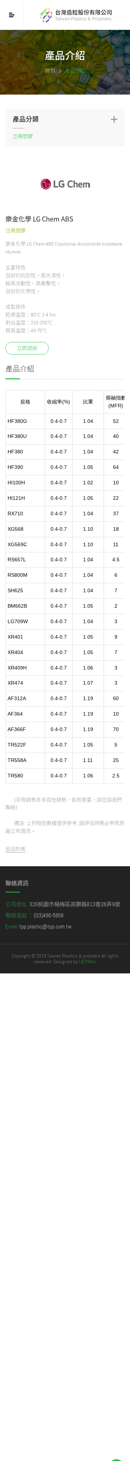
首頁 (50, 70)
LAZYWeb (87, 962)
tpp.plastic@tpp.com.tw (45, 926)
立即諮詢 (27, 348)
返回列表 (15, 849)
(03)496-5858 (49, 915)
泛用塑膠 (23, 136)
